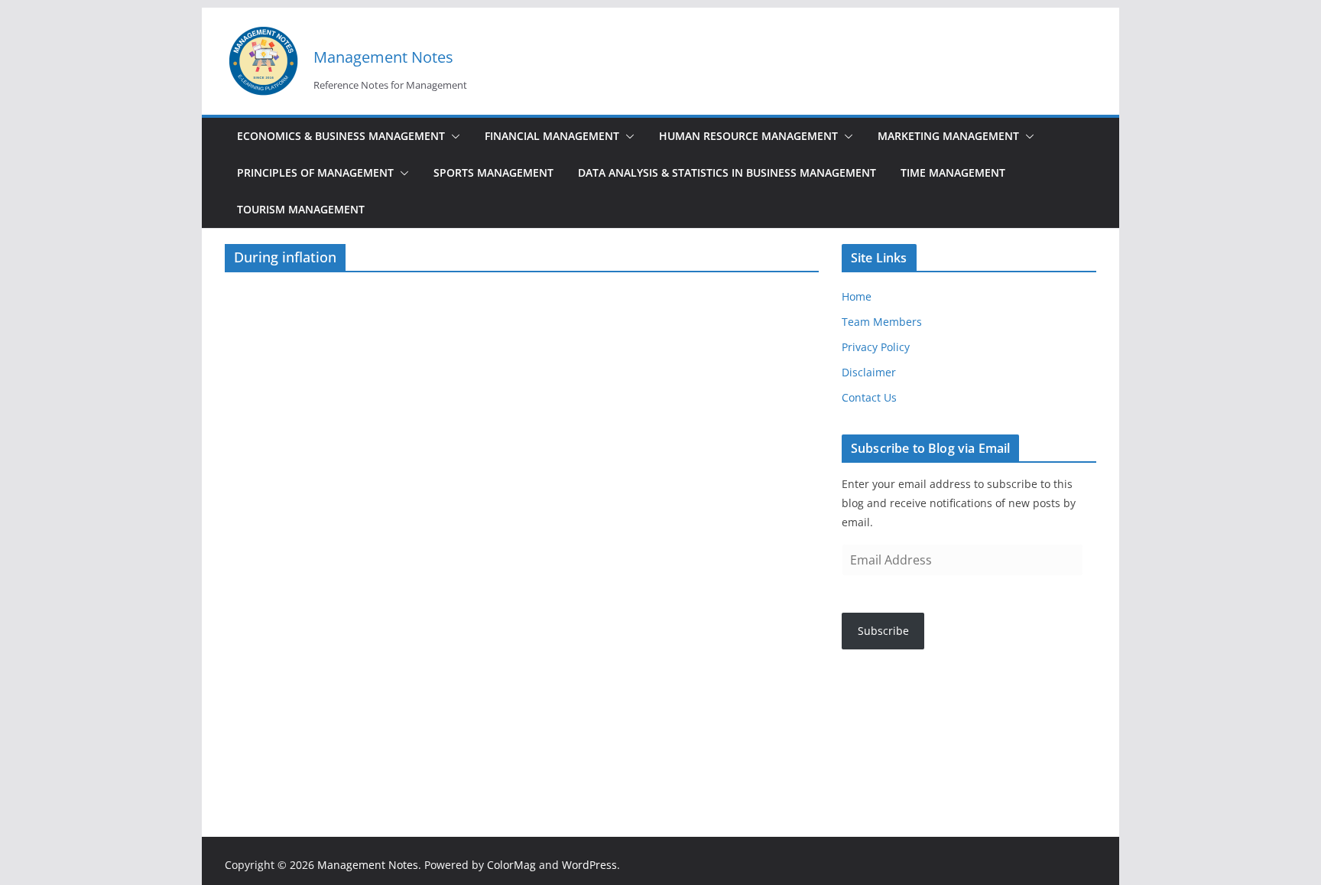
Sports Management (493, 172)
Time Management (953, 172)
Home (856, 296)
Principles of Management (315, 172)
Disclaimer (869, 372)
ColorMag (511, 864)
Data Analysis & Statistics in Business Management (727, 172)
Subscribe (883, 630)
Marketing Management (948, 136)
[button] (452, 136)
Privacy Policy (876, 347)
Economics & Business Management (341, 136)
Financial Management (552, 136)
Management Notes (383, 57)
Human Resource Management (748, 136)
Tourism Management (301, 209)
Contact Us (869, 397)
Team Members (882, 321)
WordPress (589, 864)
